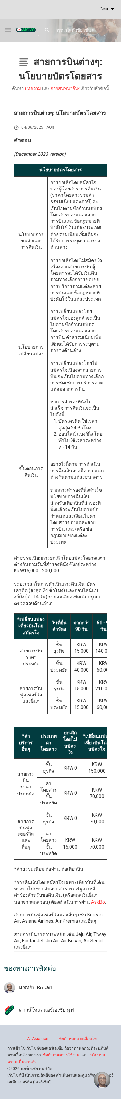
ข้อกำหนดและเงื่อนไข (78, 1038)
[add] (102, 1080)
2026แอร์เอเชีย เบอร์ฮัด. (30, 1068)
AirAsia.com (38, 1038)
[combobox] (80, 30)
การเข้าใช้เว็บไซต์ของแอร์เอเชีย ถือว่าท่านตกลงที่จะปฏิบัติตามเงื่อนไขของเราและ (58, 1055)
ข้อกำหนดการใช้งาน (61, 1055)
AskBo (98, 902)
